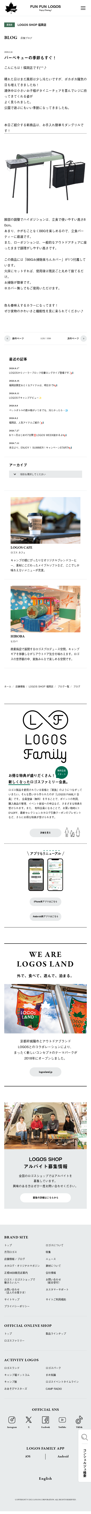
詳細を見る (45, 832)
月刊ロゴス (10, 1252)
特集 (48, 1252)
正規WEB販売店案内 (16, 1273)
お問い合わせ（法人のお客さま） (15, 1291)
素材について (53, 1266)
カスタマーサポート (57, 1289)
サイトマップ (11, 1299)
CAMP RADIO (54, 1389)
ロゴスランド (11, 1368)
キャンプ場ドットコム (17, 1375)
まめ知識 (51, 1375)
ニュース (51, 1259)
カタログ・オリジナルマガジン (22, 1266)
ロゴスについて (54, 1245)
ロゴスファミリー (14, 1341)
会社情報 (51, 1273)
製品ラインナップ (56, 1334)
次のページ (73, 338)
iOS (27, 1456)
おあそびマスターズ (15, 1389)
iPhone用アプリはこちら (45, 901)
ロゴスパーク (53, 1368)
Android (63, 1456)
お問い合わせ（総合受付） (53, 1281)
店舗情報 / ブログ (14, 1259)
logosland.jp (45, 1072)
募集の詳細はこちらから (45, 1197)
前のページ (18, 338)
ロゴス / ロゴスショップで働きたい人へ (19, 1281)
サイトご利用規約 (56, 1299)
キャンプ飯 (10, 1382)
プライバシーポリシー (17, 1306)
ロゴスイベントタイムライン (62, 1382)
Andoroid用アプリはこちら (45, 916)
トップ (8, 1245)
